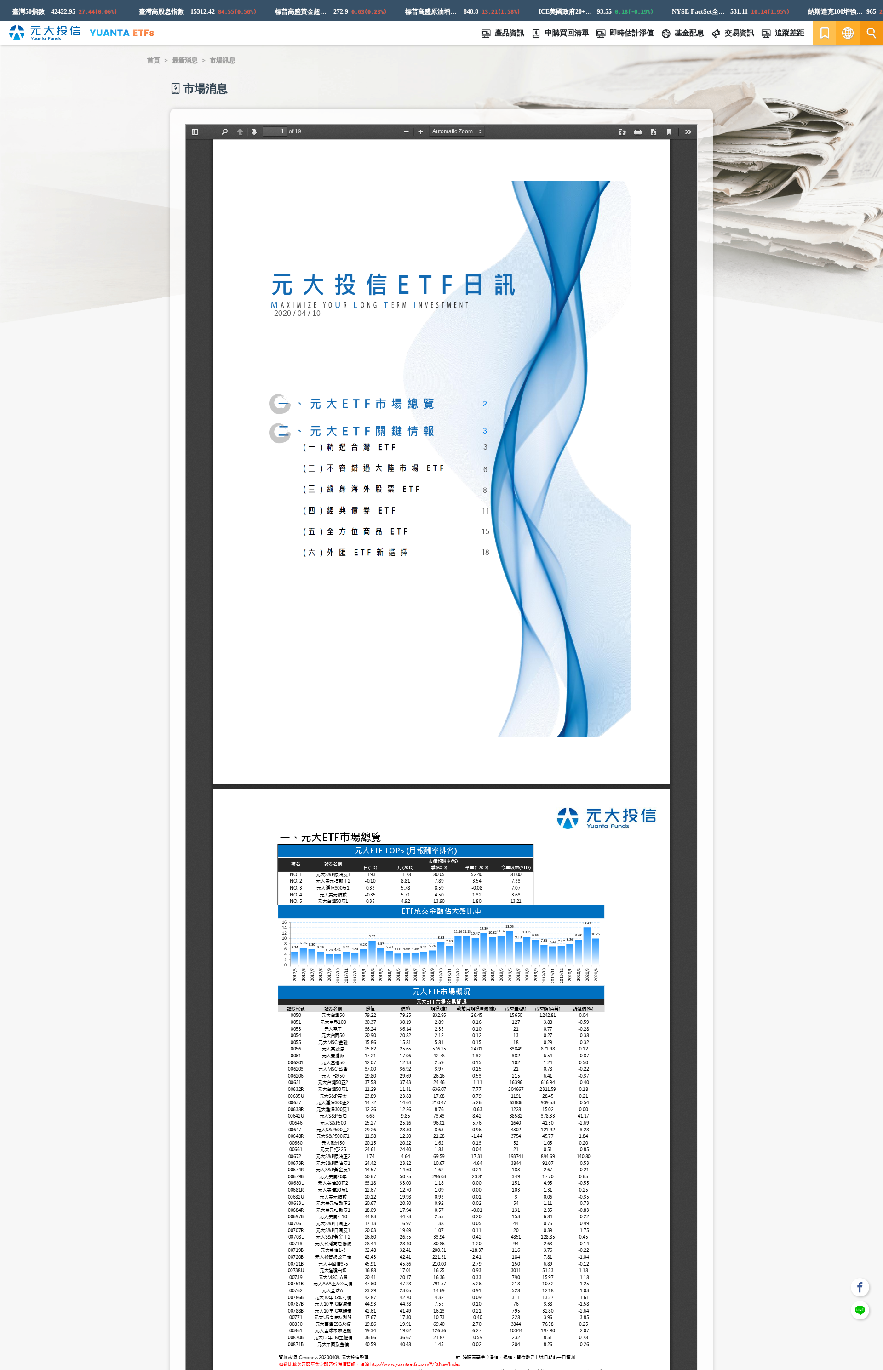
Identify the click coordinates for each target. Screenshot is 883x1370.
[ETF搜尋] (871, 33)
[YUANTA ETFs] (122, 32)
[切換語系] (848, 33)
